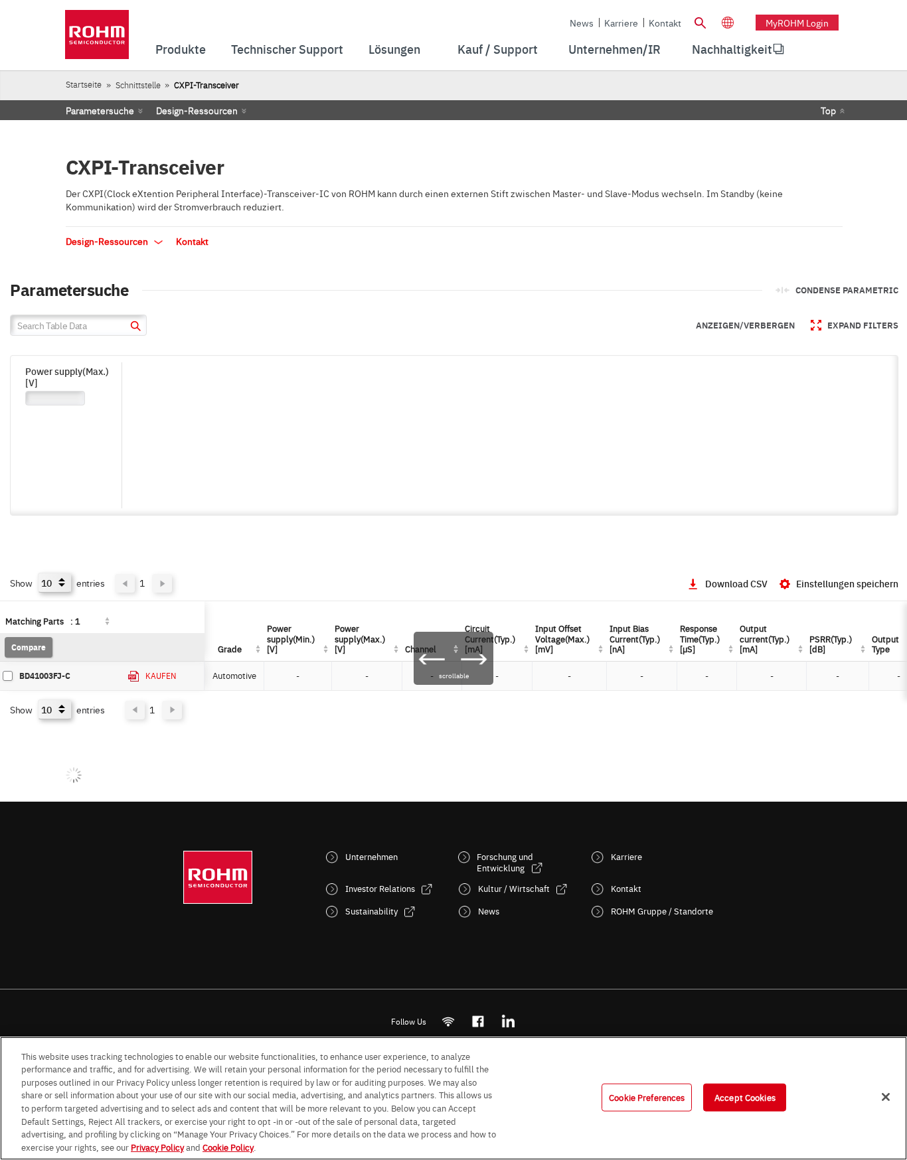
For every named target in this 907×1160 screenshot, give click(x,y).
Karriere (621, 22)
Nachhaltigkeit (732, 48)
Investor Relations (380, 888)
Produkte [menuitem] (180, 48)
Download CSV (736, 583)
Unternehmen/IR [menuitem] (614, 48)
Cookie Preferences (647, 1097)
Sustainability (371, 910)
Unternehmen (371, 856)
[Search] (700, 21)
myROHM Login (797, 22)
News (582, 22)
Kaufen (160, 675)
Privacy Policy (157, 1146)
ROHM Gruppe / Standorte (662, 910)
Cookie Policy (228, 1146)
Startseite (84, 84)
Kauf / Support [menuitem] (497, 48)
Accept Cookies (745, 1097)
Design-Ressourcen (197, 110)
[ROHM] (97, 39)
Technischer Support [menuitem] (287, 48)
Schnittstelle (138, 84)
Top (828, 110)
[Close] (885, 1097)
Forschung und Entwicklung (505, 862)
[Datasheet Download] (134, 676)
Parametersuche (100, 110)
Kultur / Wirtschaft (514, 888)
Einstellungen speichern (847, 583)
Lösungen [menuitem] (394, 48)
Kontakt (665, 22)
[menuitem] (732, 49)
